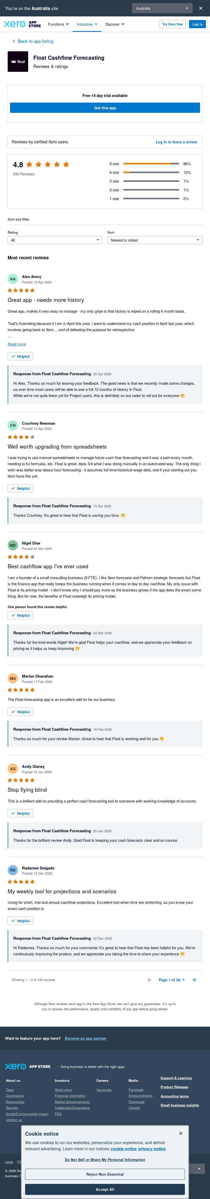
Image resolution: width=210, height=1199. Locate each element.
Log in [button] (197, 24)
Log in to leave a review (176, 141)
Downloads (137, 1101)
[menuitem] (58, 24)
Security (12, 1107)
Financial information (70, 1095)
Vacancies (104, 1089)
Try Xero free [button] (172, 24)
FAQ (58, 1113)
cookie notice (124, 1149)
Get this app (105, 108)
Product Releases (174, 1086)
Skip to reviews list (38, 167)
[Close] (201, 8)
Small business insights (180, 1105)
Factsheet (136, 1089)
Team (10, 1089)
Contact (134, 1107)
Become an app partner (86, 1038)
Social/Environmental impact (27, 1113)
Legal (9, 1161)
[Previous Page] (149, 980)
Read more (17, 343)
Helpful (23, 356)
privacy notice (152, 1149)
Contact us (14, 1119)
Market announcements (72, 1101)
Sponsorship (15, 1101)
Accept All (105, 1189)
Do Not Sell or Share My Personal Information (105, 1159)
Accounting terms (175, 1096)
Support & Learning (176, 1077)
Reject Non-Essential (105, 1174)
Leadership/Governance (72, 1107)
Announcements (141, 1095)
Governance (15, 1095)
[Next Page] (194, 980)
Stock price (63, 1089)
